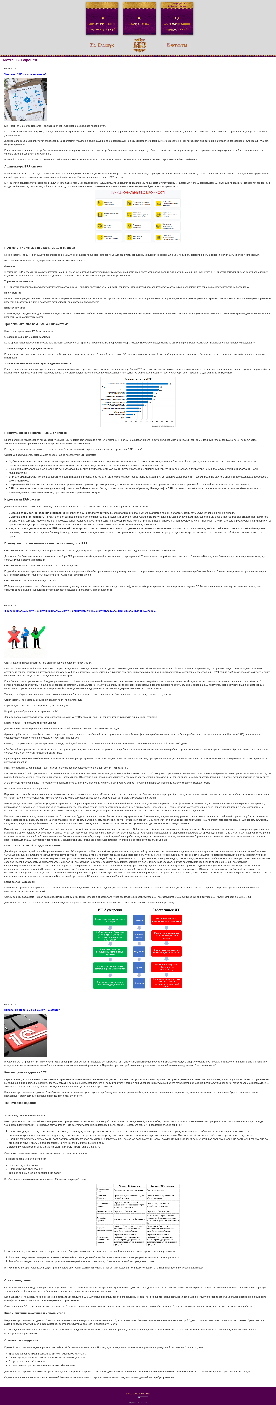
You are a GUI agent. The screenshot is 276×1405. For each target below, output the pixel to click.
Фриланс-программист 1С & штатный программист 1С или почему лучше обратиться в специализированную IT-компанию (80, 611)
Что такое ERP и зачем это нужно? (25, 74)
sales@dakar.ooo (179, 6)
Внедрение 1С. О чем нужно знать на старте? (32, 1010)
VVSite (144, 1402)
